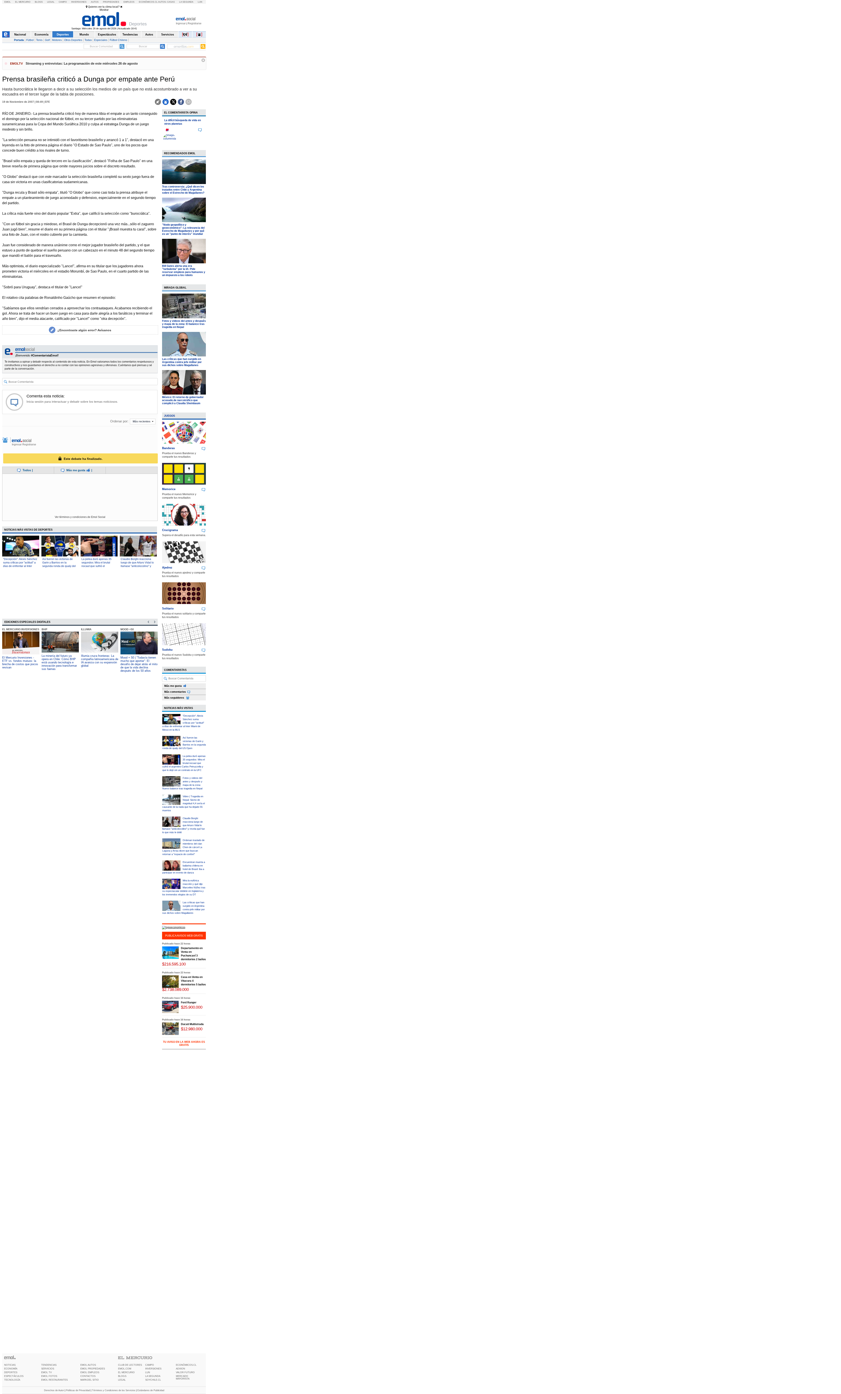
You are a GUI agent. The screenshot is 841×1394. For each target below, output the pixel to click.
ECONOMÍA (10, 1368)
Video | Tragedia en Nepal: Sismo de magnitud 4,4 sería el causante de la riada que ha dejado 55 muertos (183, 803)
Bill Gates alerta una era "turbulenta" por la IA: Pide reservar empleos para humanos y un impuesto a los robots (183, 270)
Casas (171, 2)
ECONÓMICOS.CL (186, 1365)
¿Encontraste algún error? (84, 330)
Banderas (168, 448)
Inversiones (79, 2)
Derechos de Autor (54, 1390)
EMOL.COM (124, 1368)
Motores (57, 40)
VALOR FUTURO (185, 1372)
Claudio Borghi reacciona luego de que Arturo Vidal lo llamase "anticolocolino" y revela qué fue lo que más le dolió (137, 566)
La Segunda (186, 2)
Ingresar (181, 23)
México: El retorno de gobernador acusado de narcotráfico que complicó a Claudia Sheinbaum (183, 400)
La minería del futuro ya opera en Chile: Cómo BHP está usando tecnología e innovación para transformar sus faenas (19, 662)
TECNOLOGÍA (12, 1379)
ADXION (180, 1368)
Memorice (168, 489)
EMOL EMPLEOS (89, 1372)
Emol (7, 2)
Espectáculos (107, 34)
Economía (41, 34)
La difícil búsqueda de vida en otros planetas (182, 122)
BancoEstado (130, 629)
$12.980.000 (191, 1029)
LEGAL (122, 1379)
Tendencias (130, 34)
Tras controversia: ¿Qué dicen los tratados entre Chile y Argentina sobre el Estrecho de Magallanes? (183, 189)
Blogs (39, 2)
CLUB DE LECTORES (130, 1365)
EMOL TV (46, 1372)
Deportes (63, 34)
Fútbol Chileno (118, 40)
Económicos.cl (148, 2)
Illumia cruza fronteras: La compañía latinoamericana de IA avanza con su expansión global (60, 660)
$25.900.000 (191, 1007)
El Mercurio (22, 2)
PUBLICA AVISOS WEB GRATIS (184, 935)
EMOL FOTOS (49, 1376)
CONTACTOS (87, 1376)
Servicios (167, 34)
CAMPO (149, 1365)
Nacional (20, 34)
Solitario (168, 608)
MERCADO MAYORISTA (182, 1377)
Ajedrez (167, 567)
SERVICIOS (47, 1368)
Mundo (84, 34)
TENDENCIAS (49, 1365)
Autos (95, 2)
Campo (63, 2)
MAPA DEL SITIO (89, 1379)
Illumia (47, 629)
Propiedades (111, 2)
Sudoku (167, 649)
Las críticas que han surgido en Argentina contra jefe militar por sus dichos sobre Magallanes (182, 362)
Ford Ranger (188, 1002)
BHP (5, 629)
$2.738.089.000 (175, 989)
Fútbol (30, 40)
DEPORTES (10, 1372)
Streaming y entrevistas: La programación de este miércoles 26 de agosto (82, 63)
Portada (19, 40)
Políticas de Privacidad (78, 1390)
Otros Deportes (73, 40)
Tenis (39, 40)
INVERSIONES (153, 1368)
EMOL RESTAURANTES (54, 1379)
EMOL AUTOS (88, 1365)
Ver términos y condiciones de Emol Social (80, 517)
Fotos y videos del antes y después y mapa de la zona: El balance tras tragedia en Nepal (184, 324)
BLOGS (122, 1376)
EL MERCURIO (126, 1372)
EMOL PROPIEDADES (92, 1368)
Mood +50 (87, 629)
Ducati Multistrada (192, 1024)
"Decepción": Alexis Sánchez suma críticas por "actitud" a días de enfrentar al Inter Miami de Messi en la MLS (183, 722)
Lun (200, 2)
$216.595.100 (174, 964)
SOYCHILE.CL (153, 1379)
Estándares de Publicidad (150, 1390)
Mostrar (104, 9)
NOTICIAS (10, 1365)
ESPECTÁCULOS (13, 1376)
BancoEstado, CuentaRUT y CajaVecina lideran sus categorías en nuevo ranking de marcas (138, 660)
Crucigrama (170, 530)
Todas (88, 40)
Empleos (129, 2)
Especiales (100, 40)
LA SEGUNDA (152, 1376)
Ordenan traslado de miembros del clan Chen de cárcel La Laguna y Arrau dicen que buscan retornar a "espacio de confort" (183, 847)
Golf (47, 40)
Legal (51, 2)
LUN (147, 1372)
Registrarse (194, 23)
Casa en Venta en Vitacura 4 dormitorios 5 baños (193, 981)
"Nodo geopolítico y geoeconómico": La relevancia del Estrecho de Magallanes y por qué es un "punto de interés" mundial (183, 229)
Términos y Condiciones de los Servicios (113, 1390)
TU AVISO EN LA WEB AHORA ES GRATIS (184, 1043)
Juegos (169, 415)
